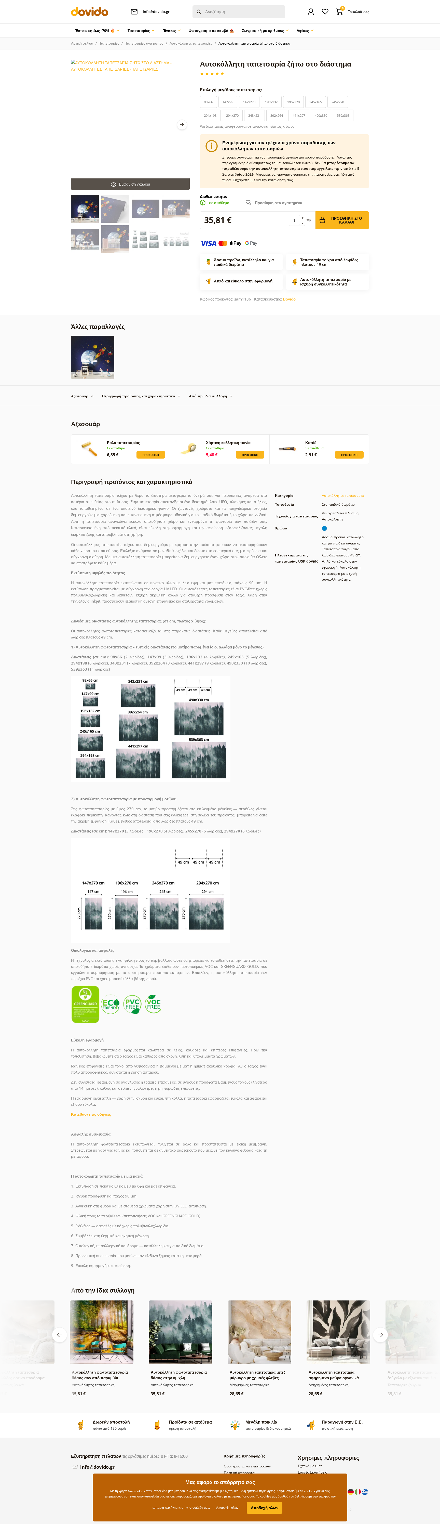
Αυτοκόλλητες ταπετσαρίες (191, 43)
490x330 (321, 115)
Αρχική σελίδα (82, 43)
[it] (358, 1491)
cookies (265, 1496)
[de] (351, 1491)
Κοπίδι (311, 442)
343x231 (254, 115)
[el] (365, 1491)
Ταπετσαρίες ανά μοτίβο (144, 43)
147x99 (228, 102)
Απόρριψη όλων (227, 1507)
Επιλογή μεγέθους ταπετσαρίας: (231, 90)
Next (182, 125)
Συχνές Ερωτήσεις (312, 1472)
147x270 (249, 102)
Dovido (289, 299)
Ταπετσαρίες (109, 43)
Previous (59, 1335)
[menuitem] (97, 30)
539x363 (343, 115)
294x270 (232, 115)
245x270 (338, 102)
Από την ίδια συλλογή (208, 396)
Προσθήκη (151, 455)
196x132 (271, 102)
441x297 (299, 115)
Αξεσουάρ (79, 396)
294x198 (210, 115)
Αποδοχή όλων (264, 1507)
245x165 (315, 102)
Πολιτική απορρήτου (240, 1472)
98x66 (208, 102)
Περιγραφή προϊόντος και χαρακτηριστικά (138, 396)
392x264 (276, 115)
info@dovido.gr (97, 1467)
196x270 (293, 102)
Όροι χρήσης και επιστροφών (247, 1466)
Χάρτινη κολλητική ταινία (228, 442)
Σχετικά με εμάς (310, 1465)
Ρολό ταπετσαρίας (123, 442)
